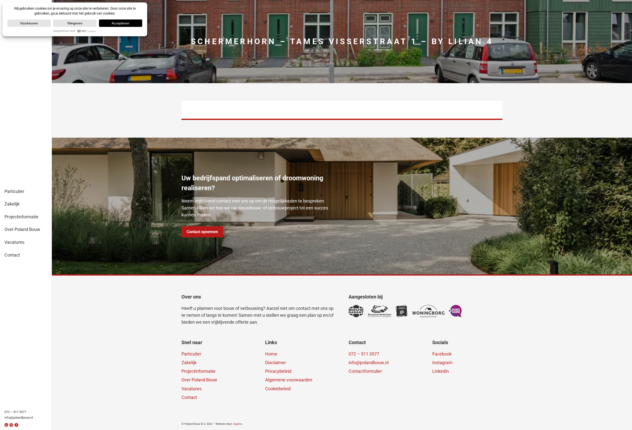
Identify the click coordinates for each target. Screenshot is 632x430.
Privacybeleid (278, 371)
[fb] (16, 425)
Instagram (442, 362)
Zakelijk (189, 362)
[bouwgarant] (356, 311)
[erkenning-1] (428, 311)
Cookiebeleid (278, 388)
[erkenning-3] (379, 311)
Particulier (191, 353)
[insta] (11, 425)
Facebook (442, 353)
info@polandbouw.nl (369, 362)
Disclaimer (275, 362)
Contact (189, 397)
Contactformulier (365, 371)
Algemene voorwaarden (288, 379)
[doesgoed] (455, 311)
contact (303, 308)
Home (271, 353)
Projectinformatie (198, 371)
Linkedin (440, 371)
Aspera (237, 424)
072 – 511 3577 (364, 353)
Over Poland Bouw (199, 379)
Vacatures (191, 388)
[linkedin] (6, 425)
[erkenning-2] (401, 311)
